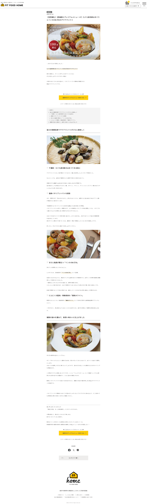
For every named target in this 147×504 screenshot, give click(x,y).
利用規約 (87, 495)
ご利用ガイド (61, 495)
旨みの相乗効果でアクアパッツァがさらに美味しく (63, 112)
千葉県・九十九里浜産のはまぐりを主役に (62, 114)
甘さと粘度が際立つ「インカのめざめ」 (62, 118)
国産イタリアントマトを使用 (58, 116)
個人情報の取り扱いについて (72, 497)
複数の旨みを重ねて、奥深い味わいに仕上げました (63, 122)
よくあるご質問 (70, 495)
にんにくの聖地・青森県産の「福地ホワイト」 (63, 120)
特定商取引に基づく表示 (87, 497)
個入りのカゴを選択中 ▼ (132, 6)
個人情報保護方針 (58, 497)
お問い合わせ (79, 495)
